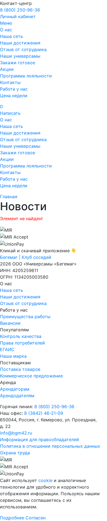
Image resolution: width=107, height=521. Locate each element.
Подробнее (12, 517)
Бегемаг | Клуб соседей (25, 257)
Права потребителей (22, 343)
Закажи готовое (17, 62)
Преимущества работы (25, 316)
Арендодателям (17, 395)
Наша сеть (11, 36)
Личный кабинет (18, 16)
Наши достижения (20, 43)
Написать (10, 113)
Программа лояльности (26, 76)
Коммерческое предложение (31, 376)
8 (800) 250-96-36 (20, 10)
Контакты (10, 82)
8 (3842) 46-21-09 (43, 413)
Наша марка (13, 356)
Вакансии (10, 323)
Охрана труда (15, 452)
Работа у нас (14, 89)
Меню (6, 23)
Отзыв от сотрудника (23, 49)
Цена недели (13, 95)
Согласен (36, 517)
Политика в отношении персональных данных (50, 446)
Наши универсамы (20, 56)
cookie (45, 480)
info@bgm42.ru (16, 433)
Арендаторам (14, 389)
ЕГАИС (7, 349)
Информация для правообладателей (39, 439)
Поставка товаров (20, 369)
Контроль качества (20, 336)
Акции (7, 69)
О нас (6, 29)
